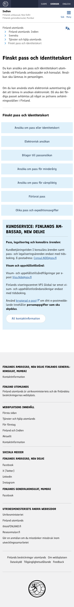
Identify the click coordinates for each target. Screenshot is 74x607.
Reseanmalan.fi (11, 532)
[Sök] (62, 13)
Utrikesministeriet (13, 514)
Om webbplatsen (57, 557)
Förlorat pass (37, 196)
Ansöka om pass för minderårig (37, 169)
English (66, 4)
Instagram (9, 482)
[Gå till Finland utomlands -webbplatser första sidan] (5, 4)
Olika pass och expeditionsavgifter (37, 210)
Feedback (58, 562)
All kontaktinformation (26, 318)
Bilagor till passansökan (37, 155)
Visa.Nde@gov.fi (22, 277)
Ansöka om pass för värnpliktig (37, 182)
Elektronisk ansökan (37, 141)
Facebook (8, 465)
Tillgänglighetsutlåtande (37, 562)
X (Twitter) (8, 470)
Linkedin (7, 476)
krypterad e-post (26, 300)
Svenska (13, 35)
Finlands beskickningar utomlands (26, 557)
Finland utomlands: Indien (23, 31)
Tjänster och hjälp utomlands (24, 39)
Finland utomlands (13, 27)
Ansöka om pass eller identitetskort (37, 127)
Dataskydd (16, 562)
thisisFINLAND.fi (12, 526)
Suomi (44, 4)
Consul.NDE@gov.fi (45, 258)
